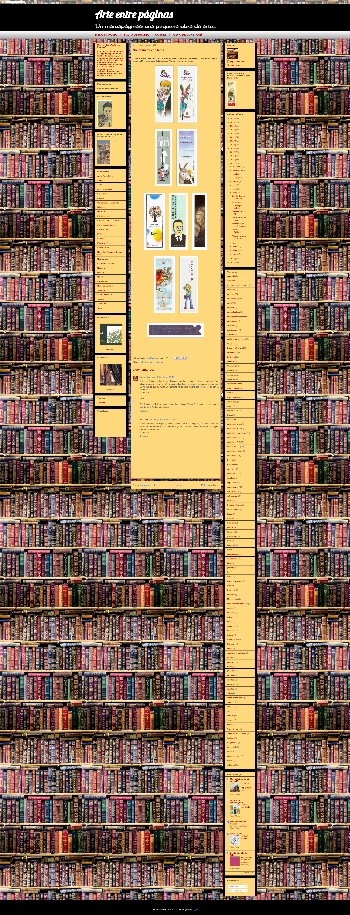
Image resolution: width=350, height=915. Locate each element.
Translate (101, 402)
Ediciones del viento (106, 225)
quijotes (230, 680)
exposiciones (232, 487)
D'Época (101, 207)
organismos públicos (236, 653)
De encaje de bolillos (237, 207)
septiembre (238, 178)
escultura (231, 478)
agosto (236, 181)
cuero (229, 406)
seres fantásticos (234, 698)
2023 (232, 130)
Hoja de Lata (102, 259)
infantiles (231, 545)
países (230, 657)
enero (235, 254)
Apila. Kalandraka (105, 176)
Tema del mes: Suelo (238, 826)
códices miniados (234, 384)
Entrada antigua (209, 485)
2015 (232, 159)
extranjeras (232, 491)
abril (235, 243)
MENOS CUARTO (106, 34)
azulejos (230, 334)
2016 (232, 156)
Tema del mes (233, 729)
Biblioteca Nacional (235, 348)
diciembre (237, 166)
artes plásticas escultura (237, 316)
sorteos (230, 716)
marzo (236, 246)
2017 (232, 152)
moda (229, 621)
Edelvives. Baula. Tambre (108, 221)
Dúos (229, 415)
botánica (231, 357)
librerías (230, 585)
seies (229, 693)
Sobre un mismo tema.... (239, 219)
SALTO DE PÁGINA (136, 34)
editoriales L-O (233, 438)
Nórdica (100, 272)
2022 (232, 133)
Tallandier (101, 304)
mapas (230, 608)
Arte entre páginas (134, 14)
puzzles (230, 675)
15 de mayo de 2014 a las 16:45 (159, 377)
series (229, 702)
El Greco (231, 464)
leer (229, 572)
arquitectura (232, 298)
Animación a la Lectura (237, 285)
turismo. (230, 751)
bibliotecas (147, 362)
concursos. (232, 402)
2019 (232, 145)
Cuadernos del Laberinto (108, 203)
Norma (100, 277)
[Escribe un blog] (178, 358)
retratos (230, 689)
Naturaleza (232, 639)
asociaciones (232, 330)
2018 (232, 148)
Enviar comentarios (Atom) (182, 495)
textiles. (230, 738)
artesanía (231, 325)
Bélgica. (230, 343)
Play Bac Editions (236, 231)
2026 (232, 118)
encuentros (158, 362)
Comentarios (236, 891)
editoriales (231, 420)
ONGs (230, 648)
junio (235, 189)
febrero (236, 250)
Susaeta (100, 299)
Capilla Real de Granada (238, 197)
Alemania (231, 281)
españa (230, 482)
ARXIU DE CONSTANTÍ (187, 34)
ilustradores (232, 536)
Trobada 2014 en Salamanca (239, 225)
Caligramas (232, 366)
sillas (229, 711)
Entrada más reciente (144, 485)
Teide (99, 308)
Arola (99, 185)
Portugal (230, 666)
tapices (230, 725)
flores (229, 514)
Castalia (100, 198)
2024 (232, 126)
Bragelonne (102, 194)
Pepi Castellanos (238, 61)
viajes (229, 760)
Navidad (230, 644)
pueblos (230, 671)
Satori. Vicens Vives (105, 295)
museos (230, 630)
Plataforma (102, 281)
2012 (232, 262)
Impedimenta (110, 349)
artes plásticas (233, 312)
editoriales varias (234, 451)
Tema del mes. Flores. (237, 734)
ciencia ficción (233, 375)
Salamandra (110, 389)
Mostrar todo (248, 872)
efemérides (232, 455)
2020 (232, 141)
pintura (230, 662)
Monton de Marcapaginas (236, 801)
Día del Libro (232, 411)
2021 (232, 137)
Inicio (179, 485)
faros (229, 500)
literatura (231, 590)
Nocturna (101, 268)
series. (230, 707)
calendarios (232, 361)
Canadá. (231, 370)
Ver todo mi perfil (234, 65)
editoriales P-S (233, 442)
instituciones (232, 554)
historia (230, 532)
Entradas (235, 886)
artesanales (232, 321)
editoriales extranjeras (236, 433)
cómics (230, 393)
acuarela (231, 276)
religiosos (231, 684)
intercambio (232, 559)
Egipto (230, 460)
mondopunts (236, 834)
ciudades (231, 379)
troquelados (232, 742)
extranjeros (232, 496)
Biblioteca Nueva (104, 189)
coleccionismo (233, 388)
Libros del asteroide (105, 263)
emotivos (231, 469)
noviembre (237, 170)
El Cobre (101, 234)
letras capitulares (234, 581)
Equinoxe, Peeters (105, 243)
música (230, 635)
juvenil (230, 568)
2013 (232, 259)
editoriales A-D (233, 424)
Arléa (99, 180)
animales (231, 290)
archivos (230, 294)
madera (230, 594)
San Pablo (101, 290)
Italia (229, 563)
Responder (144, 411)
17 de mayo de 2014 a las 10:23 (163, 419)
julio (235, 185)
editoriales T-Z (233, 447)
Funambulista (103, 248)
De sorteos (236, 202)
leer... (229, 577)
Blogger (194, 909)
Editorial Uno (102, 230)
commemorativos (234, 397)
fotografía (231, 518)
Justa (142, 377)
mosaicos (231, 626)
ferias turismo (233, 509)
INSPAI (230, 550)
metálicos (231, 612)
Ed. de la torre (103, 216)
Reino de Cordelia (105, 286)
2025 (232, 122)
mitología (231, 617)
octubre (236, 174)
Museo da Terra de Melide (239, 237)
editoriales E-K (233, 428)
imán (229, 541)
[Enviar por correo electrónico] (175, 358)
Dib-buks (101, 212)
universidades (233, 756)
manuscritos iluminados (237, 604)
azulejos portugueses (236, 339)
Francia (230, 523)
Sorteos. (230, 720)
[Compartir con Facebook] (183, 358)
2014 (232, 163)
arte (229, 303)
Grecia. (230, 527)
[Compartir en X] (181, 358)
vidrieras (231, 765)
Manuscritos (232, 599)
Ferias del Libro (234, 505)
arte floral (231, 307)
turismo (230, 747)
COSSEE (160, 34)
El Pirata (101, 239)
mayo (235, 193)
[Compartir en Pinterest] (186, 358)
